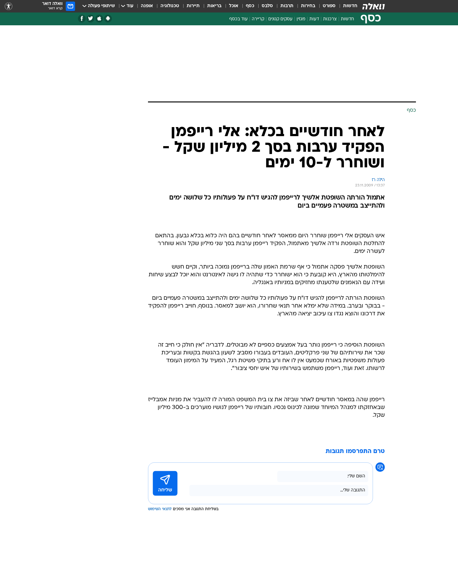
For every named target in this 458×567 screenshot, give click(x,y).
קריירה (258, 19)
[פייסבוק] (82, 18)
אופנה (147, 6)
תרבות (286, 6)
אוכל (233, 6)
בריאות (214, 6)
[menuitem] (346, 6)
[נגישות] (8, 6)
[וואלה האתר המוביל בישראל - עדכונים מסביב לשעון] (373, 6)
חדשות (350, 6)
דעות (314, 19)
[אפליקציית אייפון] (99, 18)
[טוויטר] (90, 18)
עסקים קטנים (280, 19)
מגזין (301, 19)
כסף (250, 6)
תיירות (193, 6)
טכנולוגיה (169, 6)
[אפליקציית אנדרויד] (108, 18)
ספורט (329, 6)
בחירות (308, 6)
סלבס (267, 6)
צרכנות (330, 19)
